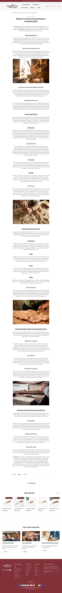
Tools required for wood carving (31, 229)
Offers (36, 569)
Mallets (31, 277)
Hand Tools (36, 4)
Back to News (32, 483)
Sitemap (36, 575)
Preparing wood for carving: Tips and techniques (31, 410)
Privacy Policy (17, 575)
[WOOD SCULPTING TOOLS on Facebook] (3, 570)
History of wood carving (31, 35)
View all (58, 493)
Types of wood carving (31, 114)
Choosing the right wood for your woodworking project (31, 329)
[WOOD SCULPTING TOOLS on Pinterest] (5, 570)
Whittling (31, 172)
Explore (32, 7)
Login (36, 567)
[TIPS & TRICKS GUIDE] (11, 536)
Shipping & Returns (18, 569)
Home (13, 12)
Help (39, 7)
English (30, 582)
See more (5, 551)
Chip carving (31, 159)
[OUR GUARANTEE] (31, 536)
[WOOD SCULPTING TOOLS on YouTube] (10, 570)
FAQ (15, 567)
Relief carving (31, 127)
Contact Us (16, 573)
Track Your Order (17, 571)
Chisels (31, 254)
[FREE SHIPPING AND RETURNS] (51, 536)
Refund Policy (16, 577)
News (16, 12)
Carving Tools (26, 4)
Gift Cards (37, 571)
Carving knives (31, 241)
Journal (36, 573)
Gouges (31, 265)
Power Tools (25, 7)
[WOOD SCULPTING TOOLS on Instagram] (8, 570)
